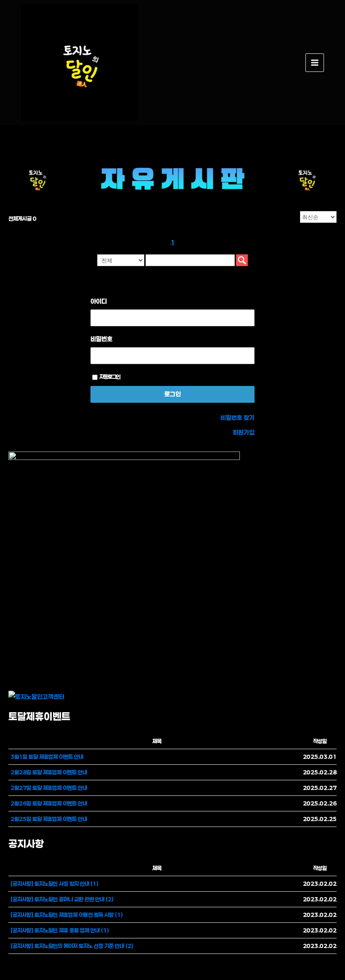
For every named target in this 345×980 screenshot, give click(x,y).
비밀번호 (101, 339)
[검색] (242, 260)
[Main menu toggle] (314, 62)
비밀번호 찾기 (237, 417)
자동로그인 (109, 376)
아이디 (98, 301)
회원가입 (244, 432)
